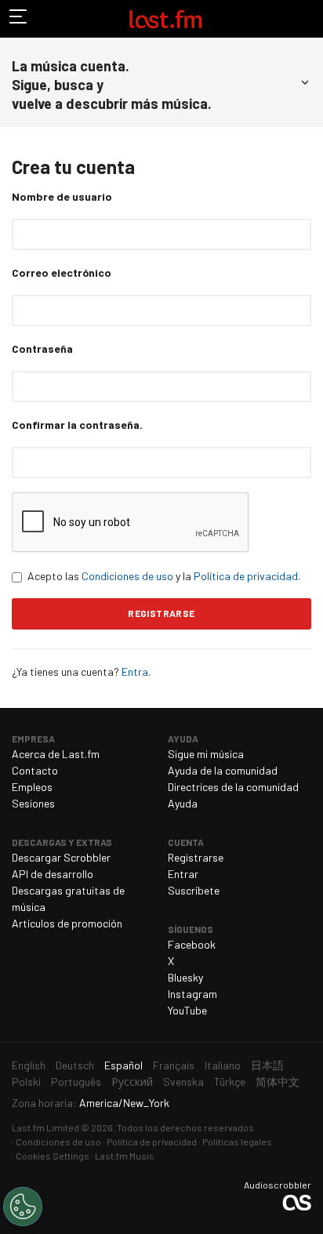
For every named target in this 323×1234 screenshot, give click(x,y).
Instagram (192, 993)
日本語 (267, 1065)
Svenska (183, 1081)
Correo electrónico (61, 272)
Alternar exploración (19, 19)
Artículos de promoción (67, 923)
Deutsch (75, 1065)
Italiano (223, 1065)
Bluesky (185, 977)
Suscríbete (194, 890)
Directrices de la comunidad (233, 786)
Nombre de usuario (62, 196)
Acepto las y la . (163, 576)
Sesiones (33, 803)
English (28, 1065)
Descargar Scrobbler (61, 857)
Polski (26, 1081)
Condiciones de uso (127, 576)
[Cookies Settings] (22, 1206)
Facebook (192, 944)
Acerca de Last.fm (56, 753)
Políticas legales (237, 1141)
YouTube (187, 1010)
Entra (135, 671)
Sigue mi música (206, 753)
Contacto (35, 770)
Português (76, 1081)
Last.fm (165, 19)
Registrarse (195, 857)
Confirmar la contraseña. (77, 424)
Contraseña (42, 348)
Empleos (32, 786)
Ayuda (183, 803)
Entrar (183, 873)
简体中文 (277, 1081)
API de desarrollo (52, 873)
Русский (132, 1081)
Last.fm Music (124, 1155)
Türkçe (229, 1081)
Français (173, 1065)
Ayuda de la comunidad (223, 770)
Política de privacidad (246, 576)
